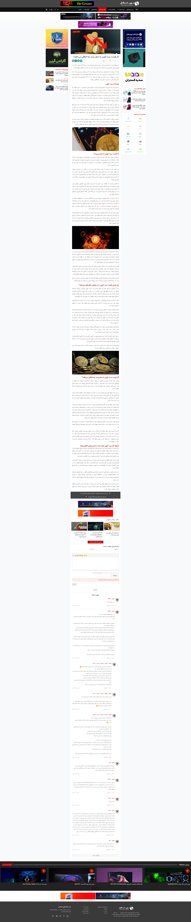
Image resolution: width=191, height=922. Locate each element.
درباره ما (105, 911)
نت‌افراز (118, 913)
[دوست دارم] (113, 606)
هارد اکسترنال (128, 152)
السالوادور (116, 203)
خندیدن (77, 555)
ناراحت (84, 555)
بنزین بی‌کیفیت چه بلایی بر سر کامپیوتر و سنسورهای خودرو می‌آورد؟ (80, 535)
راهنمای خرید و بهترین (102, 907)
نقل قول (74, 555)
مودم (128, 144)
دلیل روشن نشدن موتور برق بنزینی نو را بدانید (62, 81)
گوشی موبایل (128, 121)
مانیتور (140, 136)
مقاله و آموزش (76, 32)
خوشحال (79, 555)
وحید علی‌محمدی (115, 61)
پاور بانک (128, 136)
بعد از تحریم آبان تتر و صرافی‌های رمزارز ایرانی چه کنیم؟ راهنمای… (96, 535)
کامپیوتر (140, 121)
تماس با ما (86, 907)
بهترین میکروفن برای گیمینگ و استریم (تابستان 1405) (138, 100)
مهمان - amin (96, 663)
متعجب (81, 555)
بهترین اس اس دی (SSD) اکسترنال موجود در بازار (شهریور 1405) (138, 92)
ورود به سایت (85, 913)
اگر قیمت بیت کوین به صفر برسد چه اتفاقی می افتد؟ (96, 57)
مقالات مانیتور (66, 84)
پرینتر (140, 144)
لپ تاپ (128, 129)
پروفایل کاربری (85, 911)
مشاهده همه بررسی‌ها (7, 865)
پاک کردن (75, 555)
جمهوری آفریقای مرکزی (100, 203)
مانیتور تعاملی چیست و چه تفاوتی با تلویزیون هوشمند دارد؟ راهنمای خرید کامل (61, 88)
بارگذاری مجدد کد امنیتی (97, 573)
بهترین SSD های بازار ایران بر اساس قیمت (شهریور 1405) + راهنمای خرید (138, 107)
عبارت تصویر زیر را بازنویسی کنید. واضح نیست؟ (106, 573)
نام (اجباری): (116, 549)
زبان (82, 555)
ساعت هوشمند (140, 152)
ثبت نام (105, 913)
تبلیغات (105, 909)
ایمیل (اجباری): (92, 549)
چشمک (86, 555)
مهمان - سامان (96, 693)
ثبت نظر (74, 584)
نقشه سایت (85, 909)
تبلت (140, 129)
